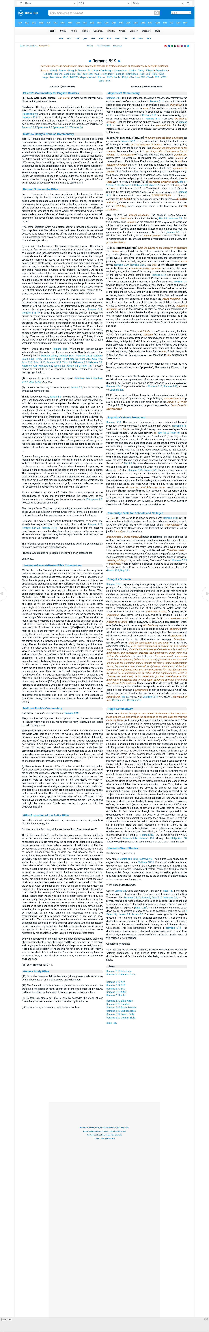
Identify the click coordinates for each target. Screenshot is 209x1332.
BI (89, 70)
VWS (163, 77)
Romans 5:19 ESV (115, 988)
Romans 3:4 (180, 281)
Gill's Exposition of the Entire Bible (46, 815)
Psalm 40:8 (113, 570)
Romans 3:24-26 (31, 527)
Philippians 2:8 (30, 113)
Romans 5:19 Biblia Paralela (121, 1007)
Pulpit (125, 77)
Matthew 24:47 (66, 355)
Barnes (62, 70)
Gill (85, 73)
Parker (101, 77)
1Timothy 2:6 (76, 127)
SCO (143, 77)
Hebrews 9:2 (145, 858)
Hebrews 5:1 (95, 362)
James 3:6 (59, 365)
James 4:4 (72, 365)
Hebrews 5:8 (175, 218)
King (161, 73)
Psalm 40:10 (146, 834)
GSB (79, 73)
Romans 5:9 (150, 470)
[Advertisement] (104, 1083)
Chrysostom (120, 70)
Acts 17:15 (39, 362)
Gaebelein (69, 73)
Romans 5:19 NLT (115, 985)
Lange (45, 77)
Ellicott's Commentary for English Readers (51, 93)
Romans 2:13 (155, 386)
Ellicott (149, 70)
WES (101, 80)
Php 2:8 (163, 218)
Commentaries (31, 46)
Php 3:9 (125, 696)
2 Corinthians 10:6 (127, 858)
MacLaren (55, 77)
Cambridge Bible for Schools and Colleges (135, 513)
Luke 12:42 (49, 359)
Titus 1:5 (67, 362)
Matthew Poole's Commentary (42, 708)
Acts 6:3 (74, 359)
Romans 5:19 (54, 362)
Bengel (72, 70)
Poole (117, 77)
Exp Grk (58, 73)
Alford (53, 70)
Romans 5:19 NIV (115, 981)
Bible (22, 46)
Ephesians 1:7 (44, 127)
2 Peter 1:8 (85, 365)
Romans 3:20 (121, 264)
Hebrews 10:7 (29, 117)
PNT (109, 77)
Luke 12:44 (62, 359)
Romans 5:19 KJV (115, 995)
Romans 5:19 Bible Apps (119, 1000)
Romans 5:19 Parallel (117, 1004)
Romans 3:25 (29, 127)
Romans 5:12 (95, 309)
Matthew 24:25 (132, 897)
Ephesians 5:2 (60, 127)
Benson (82, 70)
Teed (150, 77)
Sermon (134, 77)
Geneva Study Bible (36, 971)
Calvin (95, 70)
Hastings (119, 73)
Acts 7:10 (85, 359)
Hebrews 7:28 (29, 365)
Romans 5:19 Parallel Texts (121, 974)
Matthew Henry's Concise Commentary (48, 134)
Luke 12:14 (35, 359)
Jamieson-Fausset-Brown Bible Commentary (52, 565)
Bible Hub (111, 1023)
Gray (91, 73)
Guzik (98, 73)
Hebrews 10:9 (146, 838)
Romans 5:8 (173, 232)
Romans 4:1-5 (49, 527)
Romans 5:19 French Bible (120, 1014)
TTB (157, 77)
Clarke (132, 70)
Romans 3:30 (137, 264)
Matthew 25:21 (84, 355)
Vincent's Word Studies (123, 848)
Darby (141, 70)
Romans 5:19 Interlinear (119, 971)
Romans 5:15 (60, 348)
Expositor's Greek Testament (126, 417)
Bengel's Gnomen (119, 579)
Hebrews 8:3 (45, 365)
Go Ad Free (6, 1319)
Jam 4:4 (182, 181)
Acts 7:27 (97, 359)
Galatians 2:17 (150, 696)
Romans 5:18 (149, 115)
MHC (65, 77)
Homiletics (132, 73)
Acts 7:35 (27, 362)
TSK (108, 80)
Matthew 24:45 (49, 355)
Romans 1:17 (95, 524)
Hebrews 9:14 (129, 838)
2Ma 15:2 (154, 185)
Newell (92, 77)
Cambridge (106, 70)
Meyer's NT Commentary (124, 93)
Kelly (154, 73)
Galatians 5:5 (116, 389)
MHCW (74, 77)
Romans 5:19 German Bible (120, 1017)
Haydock (108, 73)
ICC (142, 73)
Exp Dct (48, 73)
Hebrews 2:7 (80, 362)
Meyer (83, 77)
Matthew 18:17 (146, 862)
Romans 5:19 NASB (116, 992)
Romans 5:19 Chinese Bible (121, 1010)
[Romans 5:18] (4, 600)
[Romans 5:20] (205, 600)
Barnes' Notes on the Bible (40, 189)
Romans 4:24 (113, 386)
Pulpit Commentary (120, 708)
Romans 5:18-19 (31, 312)
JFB (148, 73)
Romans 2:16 (170, 386)
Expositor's (161, 70)
